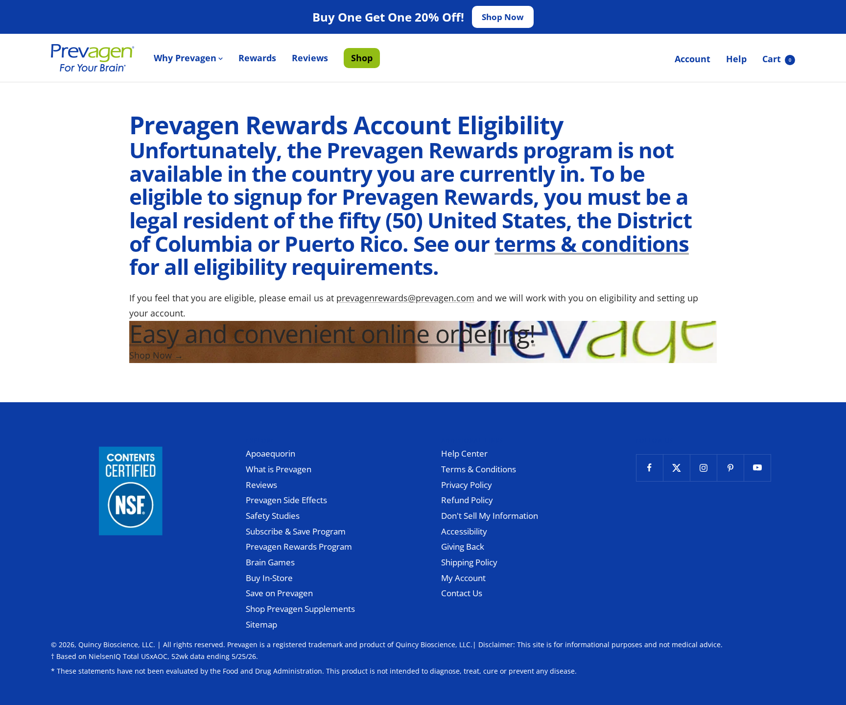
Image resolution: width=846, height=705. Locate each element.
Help (736, 59)
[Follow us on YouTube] (757, 467)
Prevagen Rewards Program (299, 546)
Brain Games (270, 562)
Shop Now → (156, 355)
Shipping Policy (469, 562)
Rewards (257, 58)
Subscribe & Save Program (296, 531)
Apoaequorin (270, 453)
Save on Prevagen (279, 593)
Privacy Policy (466, 484)
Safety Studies (273, 515)
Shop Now (503, 17)
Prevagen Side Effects (286, 500)
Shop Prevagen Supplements (300, 608)
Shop (362, 58)
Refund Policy (467, 500)
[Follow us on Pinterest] (730, 467)
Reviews (310, 58)
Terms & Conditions (478, 469)
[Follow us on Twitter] (676, 467)
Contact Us (461, 593)
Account (692, 59)
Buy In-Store (269, 577)
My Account (463, 577)
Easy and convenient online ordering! (332, 333)
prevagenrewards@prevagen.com (405, 298)
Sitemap (261, 624)
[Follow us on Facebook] (649, 467)
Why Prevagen (185, 58)
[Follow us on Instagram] (703, 467)
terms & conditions (591, 243)
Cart (776, 59)
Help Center (464, 453)
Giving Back (462, 546)
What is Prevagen (278, 469)
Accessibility (464, 531)
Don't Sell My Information (489, 515)
